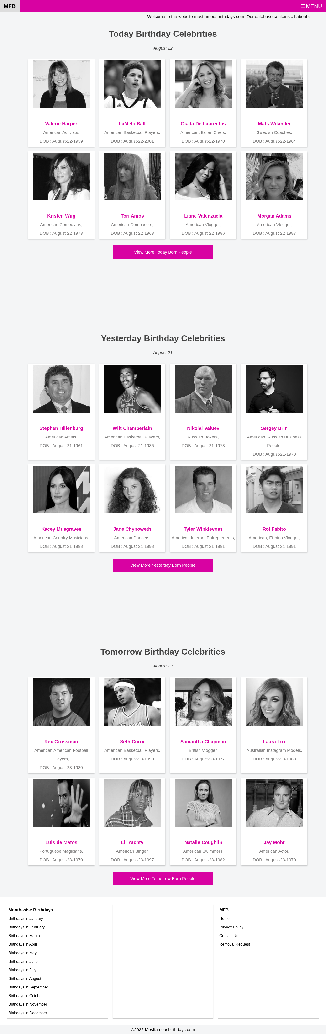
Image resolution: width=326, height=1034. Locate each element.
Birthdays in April (22, 944)
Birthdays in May (22, 953)
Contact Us (228, 935)
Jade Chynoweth (132, 529)
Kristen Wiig (61, 216)
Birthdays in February (26, 927)
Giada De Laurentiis (203, 123)
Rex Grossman (61, 741)
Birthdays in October (25, 995)
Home (224, 918)
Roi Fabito (274, 529)
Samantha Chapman (203, 741)
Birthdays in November (27, 1004)
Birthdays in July (22, 970)
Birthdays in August (24, 978)
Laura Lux (274, 741)
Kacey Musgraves (61, 529)
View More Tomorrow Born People (162, 878)
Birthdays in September (28, 987)
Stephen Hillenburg (61, 428)
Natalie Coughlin (203, 842)
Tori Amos (132, 216)
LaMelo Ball (132, 123)
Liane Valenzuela (203, 216)
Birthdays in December (27, 1013)
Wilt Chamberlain (132, 428)
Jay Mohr (274, 842)
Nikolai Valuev (203, 428)
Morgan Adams (274, 216)
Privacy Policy (231, 927)
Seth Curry (132, 741)
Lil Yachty (132, 842)
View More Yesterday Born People (162, 565)
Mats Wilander (274, 123)
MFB (10, 6)
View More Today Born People (163, 252)
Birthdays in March (24, 935)
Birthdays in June (23, 961)
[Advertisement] (159, 292)
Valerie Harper (61, 123)
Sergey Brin (274, 428)
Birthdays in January (25, 918)
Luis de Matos (61, 842)
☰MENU (311, 6)
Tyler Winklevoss (203, 529)
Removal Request (234, 944)
